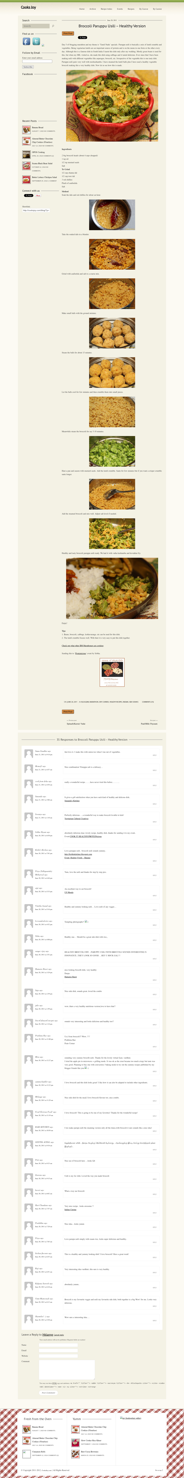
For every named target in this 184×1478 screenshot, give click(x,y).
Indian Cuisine (70, 1209)
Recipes (131, 9)
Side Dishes (133, 702)
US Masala (69, 892)
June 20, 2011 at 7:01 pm (43, 853)
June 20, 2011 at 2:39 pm (43, 994)
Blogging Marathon (89, 702)
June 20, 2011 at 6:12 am (43, 1302)
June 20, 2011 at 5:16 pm (43, 909)
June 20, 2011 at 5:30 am (43, 1320)
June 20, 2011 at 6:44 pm (43, 878)
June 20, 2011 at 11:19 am (44, 1115)
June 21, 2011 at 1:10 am (43, 818)
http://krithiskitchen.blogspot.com (78, 854)
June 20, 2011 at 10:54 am (44, 1130)
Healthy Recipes (116, 702)
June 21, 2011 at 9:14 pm (43, 754)
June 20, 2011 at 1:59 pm (43, 1009)
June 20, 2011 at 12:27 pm (44, 1060)
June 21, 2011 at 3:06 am (43, 800)
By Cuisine (157, 9)
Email (24, 1350)
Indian (125, 702)
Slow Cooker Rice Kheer (91, 1440)
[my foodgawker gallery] (130, 1418)
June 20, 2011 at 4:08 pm (43, 939)
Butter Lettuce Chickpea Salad (44, 177)
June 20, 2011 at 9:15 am (43, 1178)
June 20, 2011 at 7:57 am (43, 1209)
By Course (143, 9)
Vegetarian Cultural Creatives (76, 818)
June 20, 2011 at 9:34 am (43, 1145)
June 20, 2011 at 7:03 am (43, 1241)
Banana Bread (37, 127)
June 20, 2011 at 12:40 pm (44, 1039)
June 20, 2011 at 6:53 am (43, 1257)
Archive (93, 9)
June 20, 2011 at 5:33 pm (43, 891)
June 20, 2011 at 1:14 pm (43, 1024)
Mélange (47, 1334)
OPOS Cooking (38, 152)
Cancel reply (59, 1335)
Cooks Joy (28, 7)
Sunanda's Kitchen (72, 800)
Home (82, 9)
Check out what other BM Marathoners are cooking (82, 645)
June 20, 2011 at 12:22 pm (44, 1085)
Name (24, 1344)
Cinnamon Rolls (38, 1451)
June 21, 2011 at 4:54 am (43, 785)
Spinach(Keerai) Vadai (76, 723)
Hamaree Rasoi (71, 976)
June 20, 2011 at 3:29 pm (43, 972)
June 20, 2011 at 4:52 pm (43, 924)
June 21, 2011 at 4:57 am (43, 769)
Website (25, 1355)
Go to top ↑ (159, 1470)
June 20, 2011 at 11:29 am (44, 1100)
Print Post (68, 33)
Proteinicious (80, 653)
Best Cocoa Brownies (89, 1451)
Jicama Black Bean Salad (42, 163)
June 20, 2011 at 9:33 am (43, 1163)
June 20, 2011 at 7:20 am (43, 1226)
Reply (155, 755)
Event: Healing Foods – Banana (77, 857)
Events (120, 9)
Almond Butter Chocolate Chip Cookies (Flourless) (42, 140)
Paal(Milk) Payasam (149, 723)
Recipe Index (106, 9)
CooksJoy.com (46, 1470)
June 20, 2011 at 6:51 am (43, 1272)
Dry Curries (104, 702)
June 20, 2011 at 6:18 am (43, 1287)
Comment (25, 1361)
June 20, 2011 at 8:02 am (43, 1193)
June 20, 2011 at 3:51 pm (43, 954)
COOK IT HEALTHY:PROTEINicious (86, 836)
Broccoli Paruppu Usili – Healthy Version (112, 25)
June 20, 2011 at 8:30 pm (43, 835)
